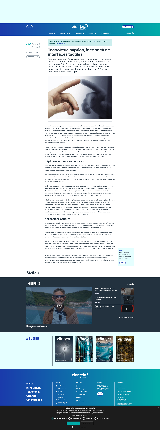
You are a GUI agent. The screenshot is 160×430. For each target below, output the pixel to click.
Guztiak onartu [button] (73, 423)
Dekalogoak (82, 389)
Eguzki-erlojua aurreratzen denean (106, 298)
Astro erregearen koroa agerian (104, 307)
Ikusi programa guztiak (126, 317)
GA (38, 47)
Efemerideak (82, 391)
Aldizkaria (127, 27)
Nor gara (120, 386)
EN (33, 47)
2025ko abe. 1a (99, 364)
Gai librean (82, 394)
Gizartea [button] (91, 33)
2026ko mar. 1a (79, 364)
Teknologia (33, 391)
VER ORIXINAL (60, 44)
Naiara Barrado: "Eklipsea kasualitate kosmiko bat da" (106, 290)
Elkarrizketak (62, 389)
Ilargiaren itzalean (37, 326)
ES (35, 44)
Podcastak (61, 400)
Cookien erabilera (123, 394)
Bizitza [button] (51, 33)
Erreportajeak (62, 403)
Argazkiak (61, 394)
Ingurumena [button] (64, 33)
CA (36, 47)
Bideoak (61, 397)
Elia (95, 41)
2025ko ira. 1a (119, 364)
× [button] (158, 407)
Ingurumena (33, 387)
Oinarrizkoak (34, 399)
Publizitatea (121, 389)
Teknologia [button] (78, 33)
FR (38, 44)
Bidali (122, 262)
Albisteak (61, 386)
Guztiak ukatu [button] (87, 423)
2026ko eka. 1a (58, 364)
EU (33, 44)
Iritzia (60, 391)
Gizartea (31, 395)
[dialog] (80, 418)
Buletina (128, 33)
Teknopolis (33, 283)
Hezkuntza (82, 386)
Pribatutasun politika (124, 391)
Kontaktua (121, 397)
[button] (27, 27)
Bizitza (30, 383)
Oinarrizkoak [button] (105, 33)
